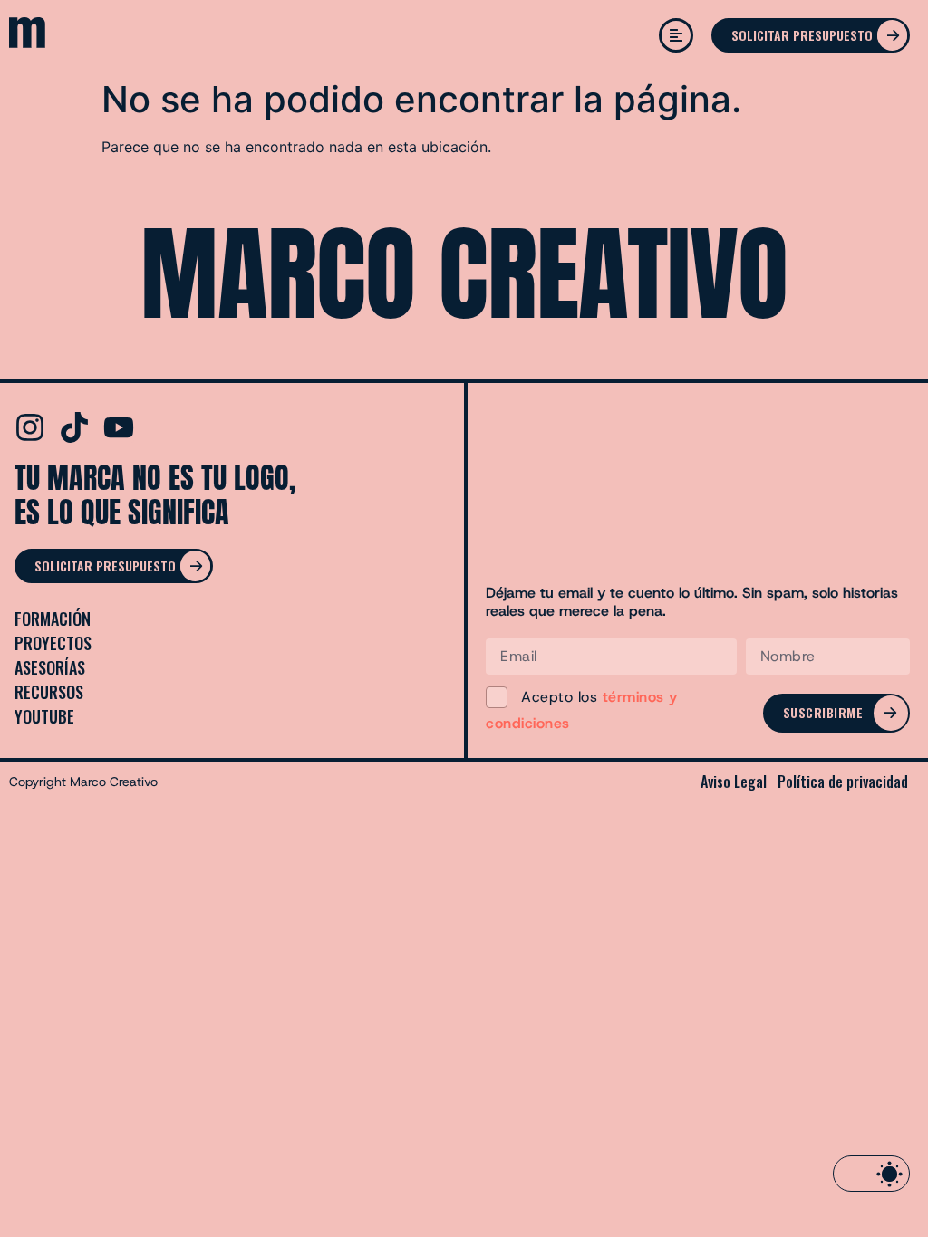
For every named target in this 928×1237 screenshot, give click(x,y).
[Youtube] (118, 427)
